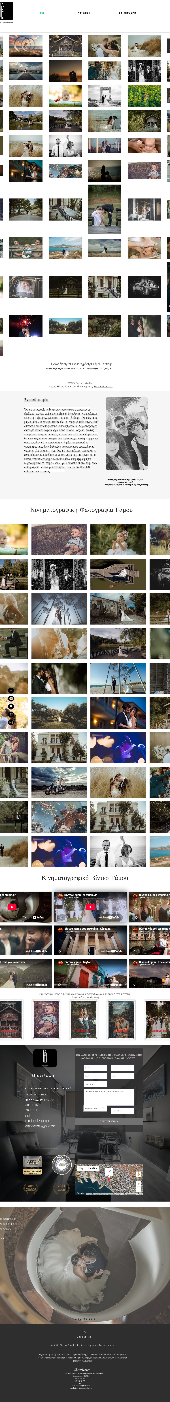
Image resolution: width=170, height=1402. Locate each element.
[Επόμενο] (162, 1265)
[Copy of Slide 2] (86, 1319)
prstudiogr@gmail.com (37, 1120)
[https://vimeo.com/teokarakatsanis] (11, 714)
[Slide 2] (79, 1319)
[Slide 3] (81, 1319)
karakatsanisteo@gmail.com (40, 1126)
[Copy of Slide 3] (84, 1319)
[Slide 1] (75, 1319)
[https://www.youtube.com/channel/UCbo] (11, 699)
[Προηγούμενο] (7, 1265)
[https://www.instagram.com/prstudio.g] (11, 722)
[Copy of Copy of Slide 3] (94, 1319)
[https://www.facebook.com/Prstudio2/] (11, 691)
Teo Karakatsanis (103, 386)
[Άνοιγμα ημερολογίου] (103, 1108)
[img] (46, 1020)
